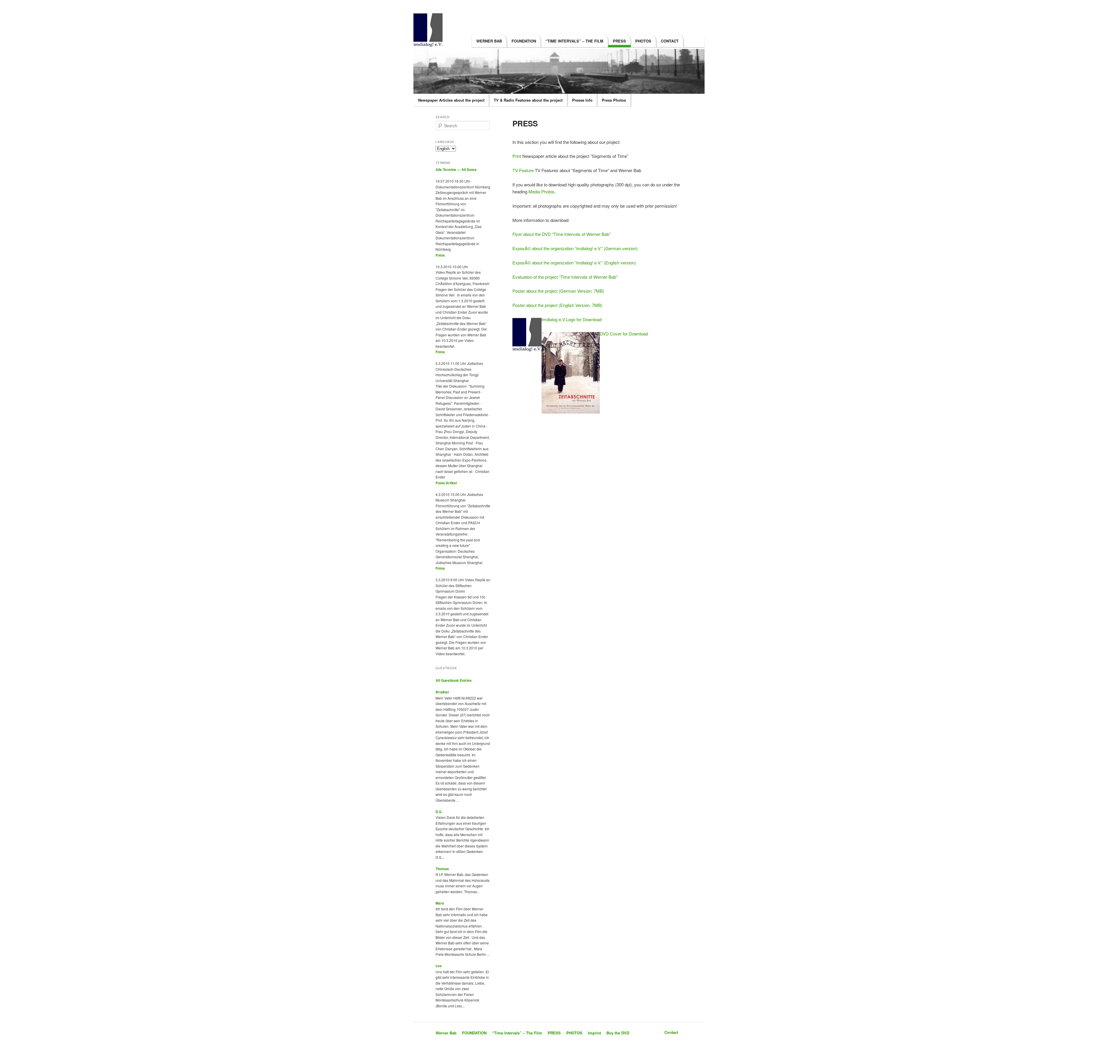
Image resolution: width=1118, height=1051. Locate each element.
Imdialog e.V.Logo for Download (572, 319)
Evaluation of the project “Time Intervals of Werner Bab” (565, 277)
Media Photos (541, 191)
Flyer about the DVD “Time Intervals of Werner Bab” (561, 234)
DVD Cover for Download (624, 334)
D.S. (439, 811)
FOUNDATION (524, 41)
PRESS (619, 41)
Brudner (442, 692)
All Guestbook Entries (454, 680)
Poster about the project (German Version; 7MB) (558, 291)
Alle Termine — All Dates (456, 169)
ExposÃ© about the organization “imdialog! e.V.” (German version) (575, 248)
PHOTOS (643, 41)
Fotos (440, 255)
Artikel (451, 482)
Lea (439, 965)
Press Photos (614, 100)
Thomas (442, 868)
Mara (440, 903)
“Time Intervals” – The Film (574, 41)
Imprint (594, 1033)
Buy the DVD (617, 1033)
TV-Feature (523, 170)
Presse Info (582, 100)
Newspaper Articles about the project (451, 100)
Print (517, 156)
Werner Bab (489, 41)
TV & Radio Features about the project (528, 100)
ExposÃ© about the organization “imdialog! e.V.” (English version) (574, 262)
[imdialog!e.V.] (429, 43)
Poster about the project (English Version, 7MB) (557, 305)
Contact (670, 41)
